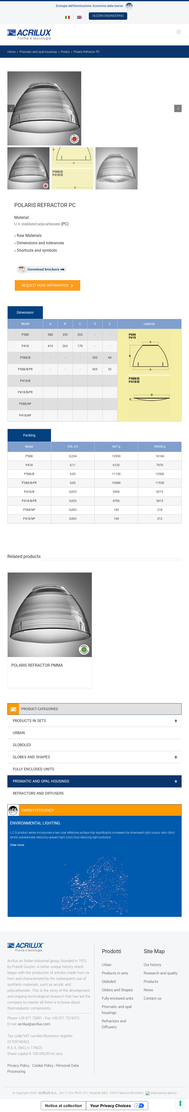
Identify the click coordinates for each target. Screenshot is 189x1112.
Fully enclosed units (33, 769)
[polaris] (94, 108)
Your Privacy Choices (110, 1105)
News (148, 990)
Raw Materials (29, 235)
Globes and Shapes (95, 757)
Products (151, 981)
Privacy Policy (18, 1065)
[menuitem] (67, 16)
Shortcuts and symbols (37, 250)
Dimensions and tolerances (40, 243)
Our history (152, 965)
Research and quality (160, 973)
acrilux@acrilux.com (34, 1024)
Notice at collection (63, 1105)
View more (17, 845)
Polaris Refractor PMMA (37, 665)
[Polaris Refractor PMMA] (50, 615)
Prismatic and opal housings (95, 781)
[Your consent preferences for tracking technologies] (180, 1103)
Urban (19, 733)
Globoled (22, 745)
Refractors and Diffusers (38, 793)
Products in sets (95, 721)
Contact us (152, 998)
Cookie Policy (42, 1065)
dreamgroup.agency (163, 1093)
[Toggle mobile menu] (179, 31)
